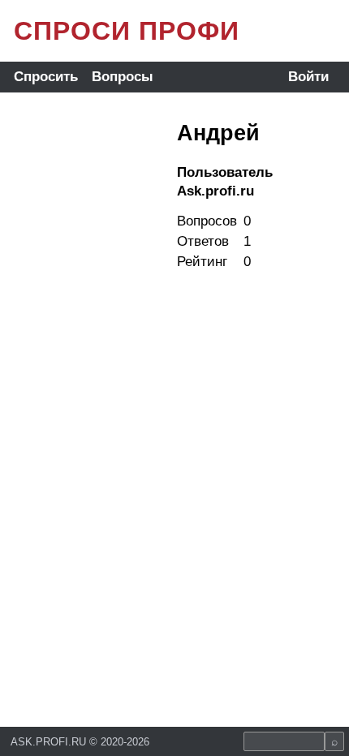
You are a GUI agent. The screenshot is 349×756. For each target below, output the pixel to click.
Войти (308, 76)
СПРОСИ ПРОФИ (126, 30)
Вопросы (122, 76)
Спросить (46, 76)
